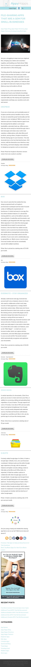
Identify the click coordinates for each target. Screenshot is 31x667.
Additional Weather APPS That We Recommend (14, 612)
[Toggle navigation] (19, 8)
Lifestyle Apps (5, 641)
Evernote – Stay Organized (14, 293)
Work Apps (23, 31)
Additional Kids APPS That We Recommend (13, 615)
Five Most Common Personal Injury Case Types (15, 608)
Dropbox (5, 107)
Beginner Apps (5, 636)
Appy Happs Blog (6, 29)
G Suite (4, 453)
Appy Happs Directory (18, 29)
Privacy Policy (20, 665)
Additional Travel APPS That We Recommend (14, 610)
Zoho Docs (6, 390)
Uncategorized (15, 31)
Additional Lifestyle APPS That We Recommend (14, 617)
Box (3, 197)
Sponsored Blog (5, 643)
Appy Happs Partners (7, 634)
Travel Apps (4, 646)
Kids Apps (4, 639)
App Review (4, 627)
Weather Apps (5, 650)
